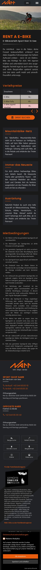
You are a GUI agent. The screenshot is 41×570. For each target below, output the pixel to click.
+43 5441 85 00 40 (13, 415)
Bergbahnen (29, 449)
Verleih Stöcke (29, 440)
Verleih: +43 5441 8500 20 (16, 388)
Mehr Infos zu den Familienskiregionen (18, 523)
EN (27, 3)
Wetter (11, 457)
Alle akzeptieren (20, 556)
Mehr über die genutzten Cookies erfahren (18, 567)
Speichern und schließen (20, 562)
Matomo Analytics (13, 538)
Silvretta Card (12, 449)
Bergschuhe (11, 440)
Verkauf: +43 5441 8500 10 (16, 385)
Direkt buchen (22, 117)
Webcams (29, 457)
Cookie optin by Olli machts (30, 568)
